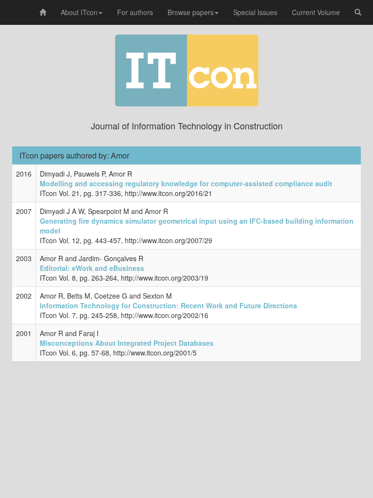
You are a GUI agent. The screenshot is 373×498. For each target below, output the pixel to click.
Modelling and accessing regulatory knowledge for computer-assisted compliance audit (186, 183)
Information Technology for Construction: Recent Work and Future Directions (168, 305)
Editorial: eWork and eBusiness (92, 268)
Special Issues (255, 12)
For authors (135, 12)
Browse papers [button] (191, 12)
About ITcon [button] (79, 12)
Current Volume (316, 12)
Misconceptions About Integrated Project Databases (127, 343)
